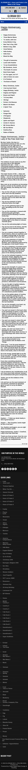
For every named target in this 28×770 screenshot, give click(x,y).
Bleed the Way (8, 56)
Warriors (5, 543)
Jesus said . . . (7, 483)
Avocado (5, 691)
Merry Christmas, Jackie (11, 85)
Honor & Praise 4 (8, 504)
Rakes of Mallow (8, 132)
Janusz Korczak (8, 492)
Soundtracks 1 (7, 627)
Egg (4, 713)
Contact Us (14, 764)
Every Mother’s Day (9, 42)
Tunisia (5, 533)
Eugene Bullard (8, 550)
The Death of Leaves (10, 70)
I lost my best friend (9, 88)
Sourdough (6, 705)
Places (5, 512)
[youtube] (15, 469)
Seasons (5, 671)
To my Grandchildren (10, 65)
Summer (5, 676)
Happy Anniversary (9, 35)
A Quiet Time (7, 107)
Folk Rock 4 (6, 621)
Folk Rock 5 (6, 624)
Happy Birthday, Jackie (10, 90)
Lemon (5, 719)
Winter (5, 682)
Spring (5, 673)
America (5, 538)
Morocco (5, 530)
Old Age (6, 100)
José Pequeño (7, 575)
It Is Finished (7, 79)
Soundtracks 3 (7, 633)
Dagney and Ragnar (9, 93)
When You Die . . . (8, 489)
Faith (4, 481)
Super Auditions (8, 636)
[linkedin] (8, 469)
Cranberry (6, 710)
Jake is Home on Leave (10, 77)
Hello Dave (6, 54)
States (5, 598)
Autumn (5, 679)
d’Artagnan (7, 116)
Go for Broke (7, 556)
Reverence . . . (7, 581)
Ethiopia (5, 527)
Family (5, 509)
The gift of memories (10, 60)
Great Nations (8, 49)
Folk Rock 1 (6, 612)
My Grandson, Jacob (10, 67)
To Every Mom (8, 97)
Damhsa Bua (7, 130)
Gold (4, 747)
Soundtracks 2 (7, 630)
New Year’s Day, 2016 (10, 44)
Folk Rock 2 (6, 615)
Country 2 (6, 606)
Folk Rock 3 (6, 618)
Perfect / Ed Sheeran (10, 102)
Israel (4, 652)
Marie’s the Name (9, 104)
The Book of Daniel (9, 81)
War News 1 (6, 656)
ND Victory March (9, 125)
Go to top (24, 443)
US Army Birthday (8, 587)
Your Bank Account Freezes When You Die (14, 739)
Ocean (5, 520)
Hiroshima (6, 569)
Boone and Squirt (9, 95)
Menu (2, 21)
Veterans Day (7, 584)
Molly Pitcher (7, 544)
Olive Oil (5, 725)
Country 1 (6, 602)
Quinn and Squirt (8, 120)
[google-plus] (13, 469)
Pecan (5, 731)
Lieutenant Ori (7, 590)
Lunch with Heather (9, 62)
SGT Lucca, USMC (9, 578)
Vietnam (5, 667)
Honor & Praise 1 (8, 495)
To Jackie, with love (9, 39)
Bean (4, 694)
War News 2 (6, 659)
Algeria (5, 524)
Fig (4, 716)
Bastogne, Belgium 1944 (10, 563)
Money (5, 736)
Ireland (5, 646)
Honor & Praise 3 (8, 501)
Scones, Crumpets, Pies (10, 702)
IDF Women (6, 593)
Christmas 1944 (8, 559)
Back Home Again (9, 72)
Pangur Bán (7, 113)
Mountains (6, 517)
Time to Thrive (7, 688)
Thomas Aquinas (8, 486)
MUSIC (5, 601)
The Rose (6, 647)
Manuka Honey (7, 722)
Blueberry (6, 698)
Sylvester (6, 111)
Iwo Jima (5, 566)
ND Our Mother (8, 127)
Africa (5, 523)
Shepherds (6, 118)
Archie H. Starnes (9, 123)
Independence (7, 540)
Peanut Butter (7, 728)
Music (4, 662)
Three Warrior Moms (10, 37)
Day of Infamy (7, 553)
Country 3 (6, 609)
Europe (5, 642)
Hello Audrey (7, 51)
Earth (4, 513)
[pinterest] (10, 469)
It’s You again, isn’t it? (10, 74)
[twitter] (5, 469)
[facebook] (2, 469)
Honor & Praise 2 (8, 498)
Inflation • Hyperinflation (11, 743)
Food (4, 687)
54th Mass (6, 547)
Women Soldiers (8, 572)
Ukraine (5, 655)
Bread (5, 701)
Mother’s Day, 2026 (9, 47)
